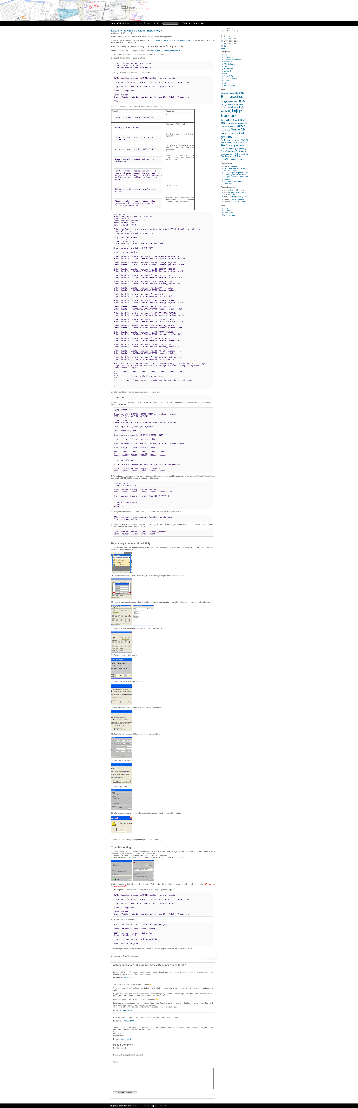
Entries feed (228, 210)
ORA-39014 (225, 126)
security (231, 151)
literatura (229, 115)
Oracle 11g (238, 129)
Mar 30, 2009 (128, 1011)
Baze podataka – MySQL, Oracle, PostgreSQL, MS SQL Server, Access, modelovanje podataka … (179, 10)
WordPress (136, 1106)
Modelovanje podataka (232, 59)
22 (237, 41)
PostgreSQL (228, 76)
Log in (225, 208)
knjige (237, 111)
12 (230, 38)
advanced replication (228, 93)
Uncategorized (229, 86)
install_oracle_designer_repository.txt (165, 51)
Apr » (228, 48)
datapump (232, 102)
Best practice (228, 57)
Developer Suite (183, 40)
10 (225, 38)
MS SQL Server (229, 64)
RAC (224, 145)
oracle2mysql (225, 130)
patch (233, 137)
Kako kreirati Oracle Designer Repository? (136, 30)
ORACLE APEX (229, 133)
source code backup (235, 154)
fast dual (236, 107)
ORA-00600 (231, 123)
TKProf (238, 156)
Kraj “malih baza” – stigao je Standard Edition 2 (234, 169)
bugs (224, 101)
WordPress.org (229, 215)
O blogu (137, 23)
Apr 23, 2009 (129, 1021)
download (227, 107)
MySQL (226, 66)
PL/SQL (244, 140)
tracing (233, 159)
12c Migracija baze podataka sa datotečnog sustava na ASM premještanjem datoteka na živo (235, 175)
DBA (241, 101)
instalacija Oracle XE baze (165, 40)
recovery (232, 148)
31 (225, 46)
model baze (240, 120)
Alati (225, 55)
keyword (148, 23)
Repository (241, 148)
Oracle (226, 74)
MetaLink (227, 120)
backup (239, 92)
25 (227, 44)
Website (116, 1062)
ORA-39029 (233, 126)
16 (222, 41)
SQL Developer (227, 156)
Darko (118, 1011)
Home (127, 23)
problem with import (240, 143)
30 (222, 46)
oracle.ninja (227, 179)
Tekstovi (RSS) (147, 1106)
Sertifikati (226, 81)
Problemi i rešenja (230, 78)
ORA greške (228, 71)
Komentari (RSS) (160, 1106)
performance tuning (230, 140)
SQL (225, 83)
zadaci (240, 159)
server (223, 154)
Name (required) (119, 1048)
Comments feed (229, 213)
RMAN (224, 151)
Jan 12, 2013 (126, 1039)
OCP (223, 123)
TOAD (225, 159)
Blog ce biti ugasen (230, 166)
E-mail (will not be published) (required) (128, 1055)
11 (227, 38)
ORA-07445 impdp (241, 123)
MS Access (227, 62)
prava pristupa (227, 143)
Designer (225, 104)
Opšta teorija (228, 69)
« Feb (223, 48)
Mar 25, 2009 (128, 978)
